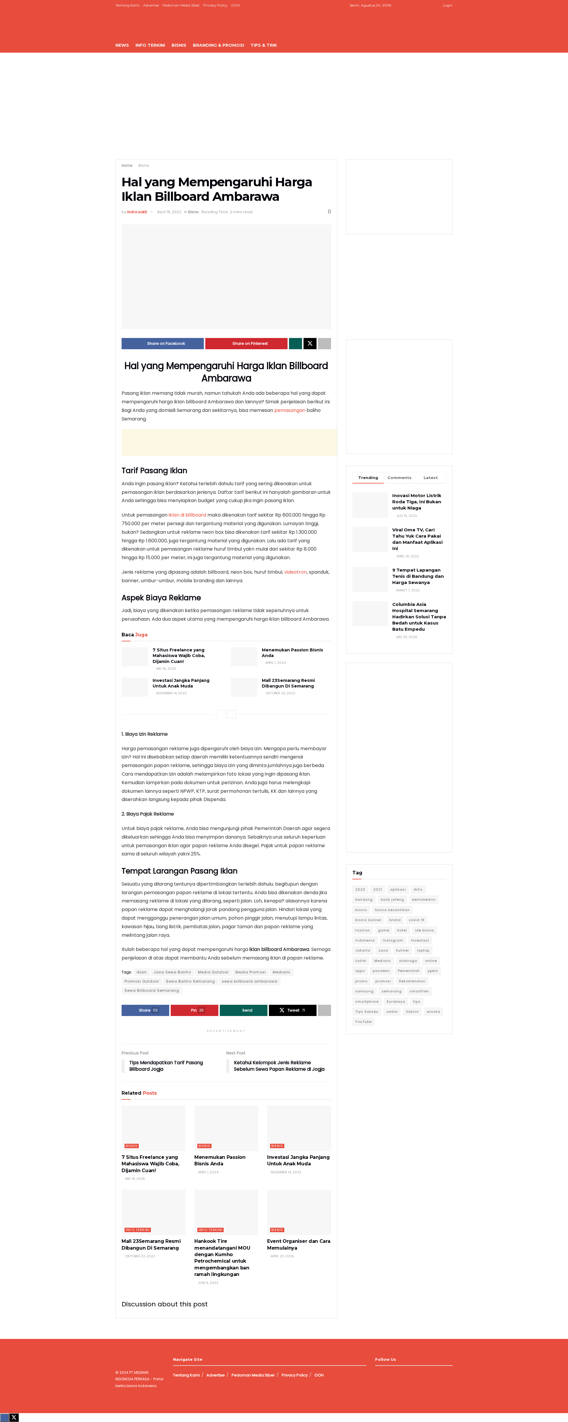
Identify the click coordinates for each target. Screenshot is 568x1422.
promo (361, 981)
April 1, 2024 (275, 662)
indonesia (365, 940)
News (122, 45)
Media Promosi (250, 972)
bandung (364, 899)
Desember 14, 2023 (171, 693)
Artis (418, 889)
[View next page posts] (231, 714)
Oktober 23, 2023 (279, 693)
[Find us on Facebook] (407, 5)
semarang (392, 991)
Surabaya (396, 1001)
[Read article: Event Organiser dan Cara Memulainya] (299, 1212)
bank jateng (392, 899)
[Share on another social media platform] (324, 343)
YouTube (363, 1021)
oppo (360, 970)
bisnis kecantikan (392, 909)
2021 (377, 889)
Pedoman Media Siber (181, 5)
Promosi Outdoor (142, 981)
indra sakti (137, 212)
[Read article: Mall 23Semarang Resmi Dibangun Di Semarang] (244, 687)
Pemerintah (409, 970)
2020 (360, 889)
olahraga (408, 960)
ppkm (433, 970)
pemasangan (290, 410)
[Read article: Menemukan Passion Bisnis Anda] (244, 656)
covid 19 (417, 920)
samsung (364, 991)
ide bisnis (424, 930)
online (431, 960)
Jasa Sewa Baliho (172, 972)
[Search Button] (450, 45)
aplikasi (398, 889)
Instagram (393, 940)
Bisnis (179, 45)
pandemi (381, 970)
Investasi (420, 940)
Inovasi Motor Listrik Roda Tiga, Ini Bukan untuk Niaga (416, 502)
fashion (362, 930)
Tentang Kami (127, 5)
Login (447, 5)
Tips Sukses (366, 1011)
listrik (360, 960)
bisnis (361, 909)
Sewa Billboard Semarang (152, 990)
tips (417, 1001)
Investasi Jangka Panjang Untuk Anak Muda (181, 683)
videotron (295, 572)
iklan (142, 972)
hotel (402, 930)
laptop (423, 950)
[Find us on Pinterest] (429, 5)
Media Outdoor (213, 972)
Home (127, 165)
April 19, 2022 (169, 212)
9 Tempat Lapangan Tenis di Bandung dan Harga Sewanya (418, 576)
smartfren (419, 991)
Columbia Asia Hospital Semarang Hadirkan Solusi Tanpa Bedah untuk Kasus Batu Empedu (419, 616)
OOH (235, 5)
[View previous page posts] (221, 714)
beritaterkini (424, 899)
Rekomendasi (412, 981)
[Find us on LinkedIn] (422, 5)
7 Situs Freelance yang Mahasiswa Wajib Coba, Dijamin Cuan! (179, 655)
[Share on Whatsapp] (295, 343)
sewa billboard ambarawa (249, 981)
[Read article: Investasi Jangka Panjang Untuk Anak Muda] (135, 687)
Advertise (151, 5)
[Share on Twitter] (310, 343)
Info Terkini (150, 45)
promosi (383, 981)
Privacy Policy (215, 5)
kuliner (402, 950)
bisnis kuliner (368, 920)
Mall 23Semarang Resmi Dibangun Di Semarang (288, 683)
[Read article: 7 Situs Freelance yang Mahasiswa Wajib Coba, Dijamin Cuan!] (135, 656)
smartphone (367, 1001)
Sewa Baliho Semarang (190, 981)
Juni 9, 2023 (207, 1282)
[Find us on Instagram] (415, 5)
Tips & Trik (264, 45)
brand (395, 920)
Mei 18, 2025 (165, 668)
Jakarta (362, 950)
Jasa (383, 950)
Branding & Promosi (218, 45)
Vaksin (412, 1011)
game (383, 930)
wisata (433, 1011)
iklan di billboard (187, 515)
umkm (392, 1011)
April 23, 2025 (282, 1256)
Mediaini (282, 972)
